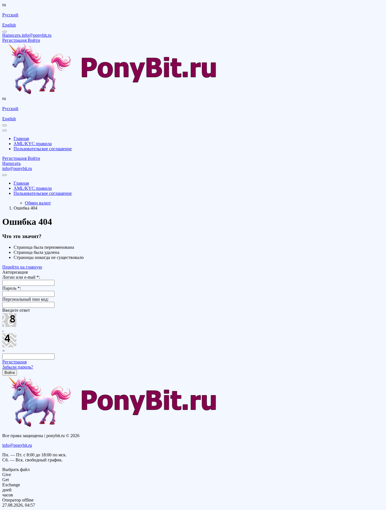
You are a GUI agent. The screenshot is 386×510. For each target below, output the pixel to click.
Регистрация (14, 361)
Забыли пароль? (17, 367)
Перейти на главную (22, 267)
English (9, 25)
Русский (10, 14)
